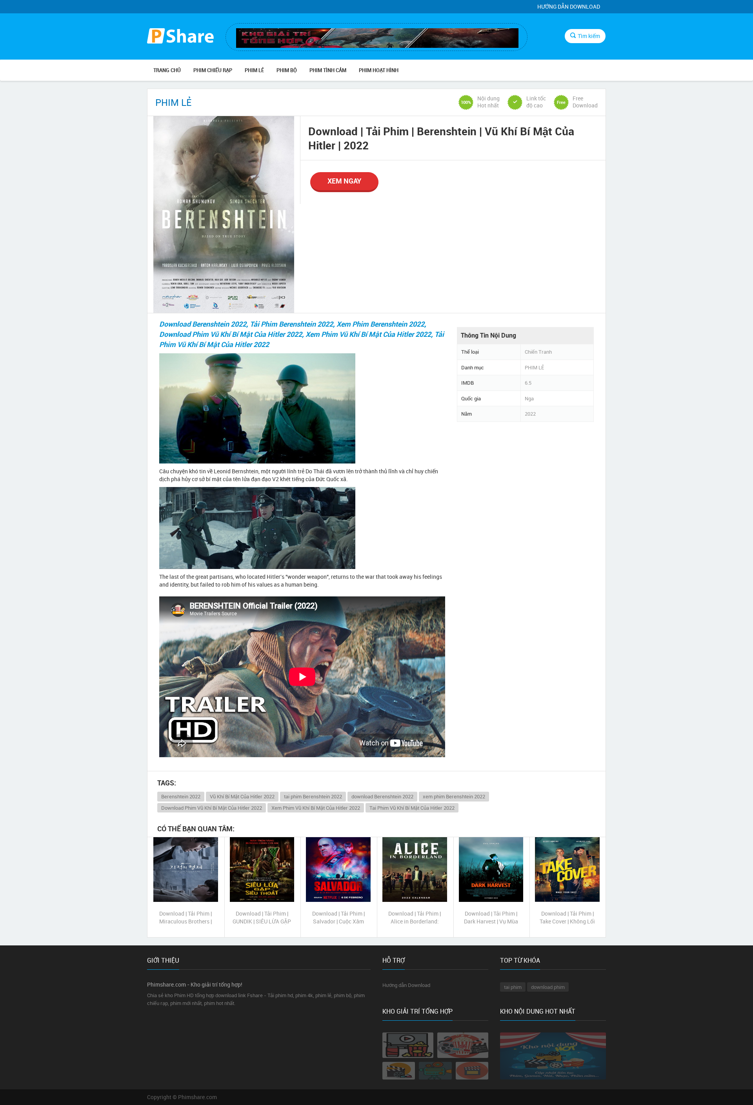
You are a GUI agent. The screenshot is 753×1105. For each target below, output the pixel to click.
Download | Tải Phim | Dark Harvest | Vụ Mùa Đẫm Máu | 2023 (491, 917)
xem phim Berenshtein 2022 (454, 796)
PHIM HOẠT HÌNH (378, 70)
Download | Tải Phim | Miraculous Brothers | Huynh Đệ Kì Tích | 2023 (186, 917)
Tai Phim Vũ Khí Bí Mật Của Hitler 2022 (412, 807)
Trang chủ (167, 70)
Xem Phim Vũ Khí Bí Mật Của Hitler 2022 (315, 807)
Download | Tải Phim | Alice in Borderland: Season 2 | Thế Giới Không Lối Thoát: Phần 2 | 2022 (414, 917)
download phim (548, 987)
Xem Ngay (344, 180)
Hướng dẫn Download (568, 6)
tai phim (513, 987)
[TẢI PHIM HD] (180, 36)
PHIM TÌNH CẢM (327, 70)
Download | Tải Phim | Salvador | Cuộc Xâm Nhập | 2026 (338, 917)
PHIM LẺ (254, 70)
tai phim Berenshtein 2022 (313, 796)
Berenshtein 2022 (180, 796)
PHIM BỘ (286, 70)
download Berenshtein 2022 (382, 796)
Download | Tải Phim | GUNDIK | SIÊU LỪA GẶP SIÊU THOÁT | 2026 (262, 917)
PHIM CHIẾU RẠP (212, 70)
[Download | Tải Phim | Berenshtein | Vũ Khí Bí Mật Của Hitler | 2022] (223, 214)
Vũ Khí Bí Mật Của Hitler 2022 (242, 796)
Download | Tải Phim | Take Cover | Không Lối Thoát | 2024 (567, 917)
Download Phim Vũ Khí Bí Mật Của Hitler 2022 (211, 807)
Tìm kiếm (589, 36)
